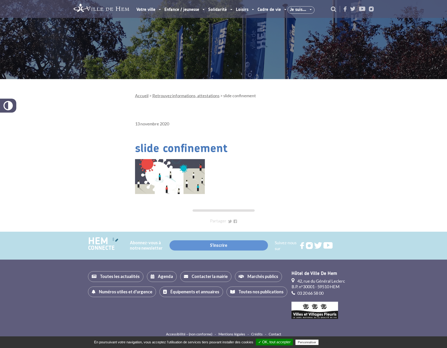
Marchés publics (262, 276)
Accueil (142, 95)
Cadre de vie (269, 10)
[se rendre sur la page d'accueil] (101, 9)
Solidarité (217, 10)
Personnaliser (307, 342)
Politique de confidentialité (338, 342)
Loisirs (242, 10)
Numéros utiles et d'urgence (125, 291)
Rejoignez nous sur (302, 245)
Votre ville (145, 10)
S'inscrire (218, 245)
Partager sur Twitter (230, 221)
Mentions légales (231, 334)
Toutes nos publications (261, 291)
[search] (333, 10)
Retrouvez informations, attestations (186, 95)
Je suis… (298, 10)
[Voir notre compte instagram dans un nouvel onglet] (371, 9)
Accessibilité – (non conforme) (189, 334)
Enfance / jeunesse (181, 10)
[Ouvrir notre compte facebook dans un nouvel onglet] (345, 9)
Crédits (257, 334)
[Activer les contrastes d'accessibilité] (8, 106)
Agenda (165, 276)
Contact (275, 334)
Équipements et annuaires (194, 291)
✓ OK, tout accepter (274, 342)
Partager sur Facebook (235, 221)
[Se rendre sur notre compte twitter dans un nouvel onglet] (353, 9)
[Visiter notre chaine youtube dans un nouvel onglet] (362, 9)
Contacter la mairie (210, 276)
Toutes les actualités (120, 276)
